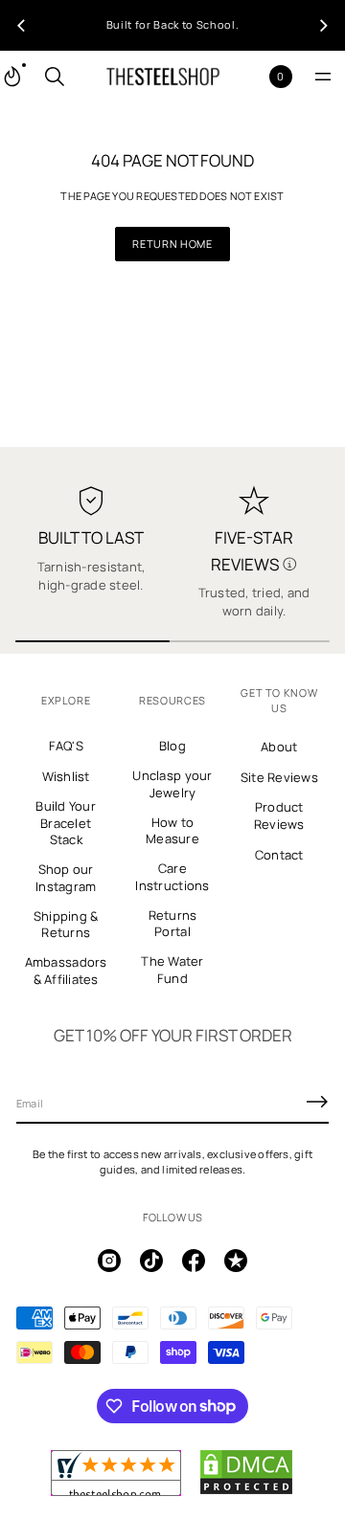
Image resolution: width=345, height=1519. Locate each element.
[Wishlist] (250, 77)
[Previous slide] (21, 26)
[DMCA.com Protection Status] (246, 1491)
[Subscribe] (317, 1101)
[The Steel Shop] (163, 76)
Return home (172, 243)
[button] (55, 77)
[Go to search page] (55, 77)
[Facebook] (193, 1261)
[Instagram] (109, 1261)
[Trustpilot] (236, 1261)
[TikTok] (151, 1261)
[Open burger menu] (322, 77)
